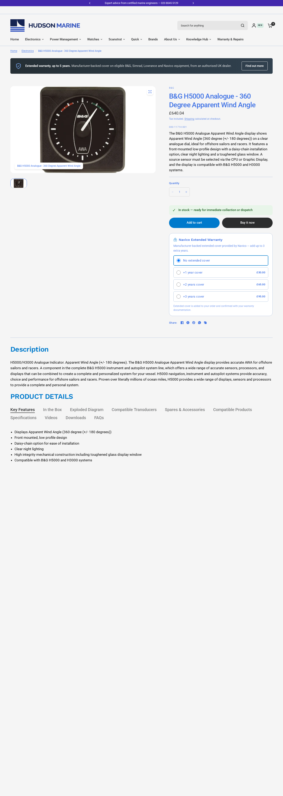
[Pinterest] (193, 322)
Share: (173, 322)
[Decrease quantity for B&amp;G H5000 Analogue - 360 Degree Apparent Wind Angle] (172, 192)
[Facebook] (182, 322)
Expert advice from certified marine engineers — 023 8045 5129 (141, 3)
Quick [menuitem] (135, 39)
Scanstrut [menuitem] (115, 39)
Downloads (76, 417)
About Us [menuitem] (170, 39)
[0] (269, 25)
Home (13, 50)
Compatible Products (232, 409)
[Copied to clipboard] (205, 322)
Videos (51, 417)
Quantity (174, 183)
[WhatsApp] (199, 322)
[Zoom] (150, 92)
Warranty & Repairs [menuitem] (230, 39)
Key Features (22, 409)
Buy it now (247, 222)
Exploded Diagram (86, 409)
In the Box (52, 409)
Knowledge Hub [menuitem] (197, 39)
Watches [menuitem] (93, 39)
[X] (187, 322)
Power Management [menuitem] (64, 39)
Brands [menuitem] (153, 39)
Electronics (28, 50)
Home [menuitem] (14, 39)
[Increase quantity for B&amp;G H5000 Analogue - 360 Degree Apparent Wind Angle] (186, 192)
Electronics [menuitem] (33, 39)
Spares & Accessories (185, 409)
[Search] (242, 25)
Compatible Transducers (134, 409)
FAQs (99, 417)
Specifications (23, 417)
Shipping (189, 118)
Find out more (255, 66)
